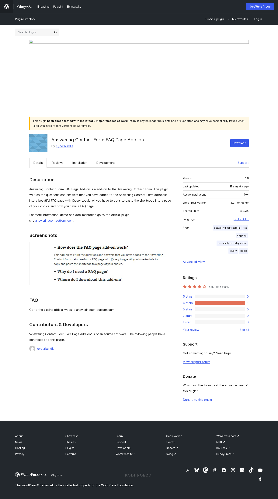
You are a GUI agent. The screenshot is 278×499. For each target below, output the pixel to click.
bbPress (223, 447)
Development (105, 163)
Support (243, 163)
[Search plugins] (55, 32)
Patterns (70, 454)
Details (38, 163)
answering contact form (227, 227)
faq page (242, 235)
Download (239, 143)
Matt (220, 442)
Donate (172, 447)
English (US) (241, 219)
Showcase (71, 436)
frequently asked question (232, 243)
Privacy (19, 454)
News (18, 442)
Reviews (57, 163)
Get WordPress (260, 6)
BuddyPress (225, 454)
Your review (191, 330)
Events (170, 442)
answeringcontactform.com (54, 220)
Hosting (20, 447)
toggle (243, 250)
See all (244, 330)
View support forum (196, 362)
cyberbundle (64, 146)
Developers (123, 447)
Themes (70, 442)
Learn (119, 436)
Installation (79, 163)
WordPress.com (227, 436)
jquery (233, 250)
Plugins (69, 447)
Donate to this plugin (197, 400)
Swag (171, 454)
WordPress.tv (126, 454)
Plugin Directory (25, 19)
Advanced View (194, 262)
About (19, 436)
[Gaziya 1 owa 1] (167, 247)
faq (245, 227)
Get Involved (174, 436)
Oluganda (57, 475)
